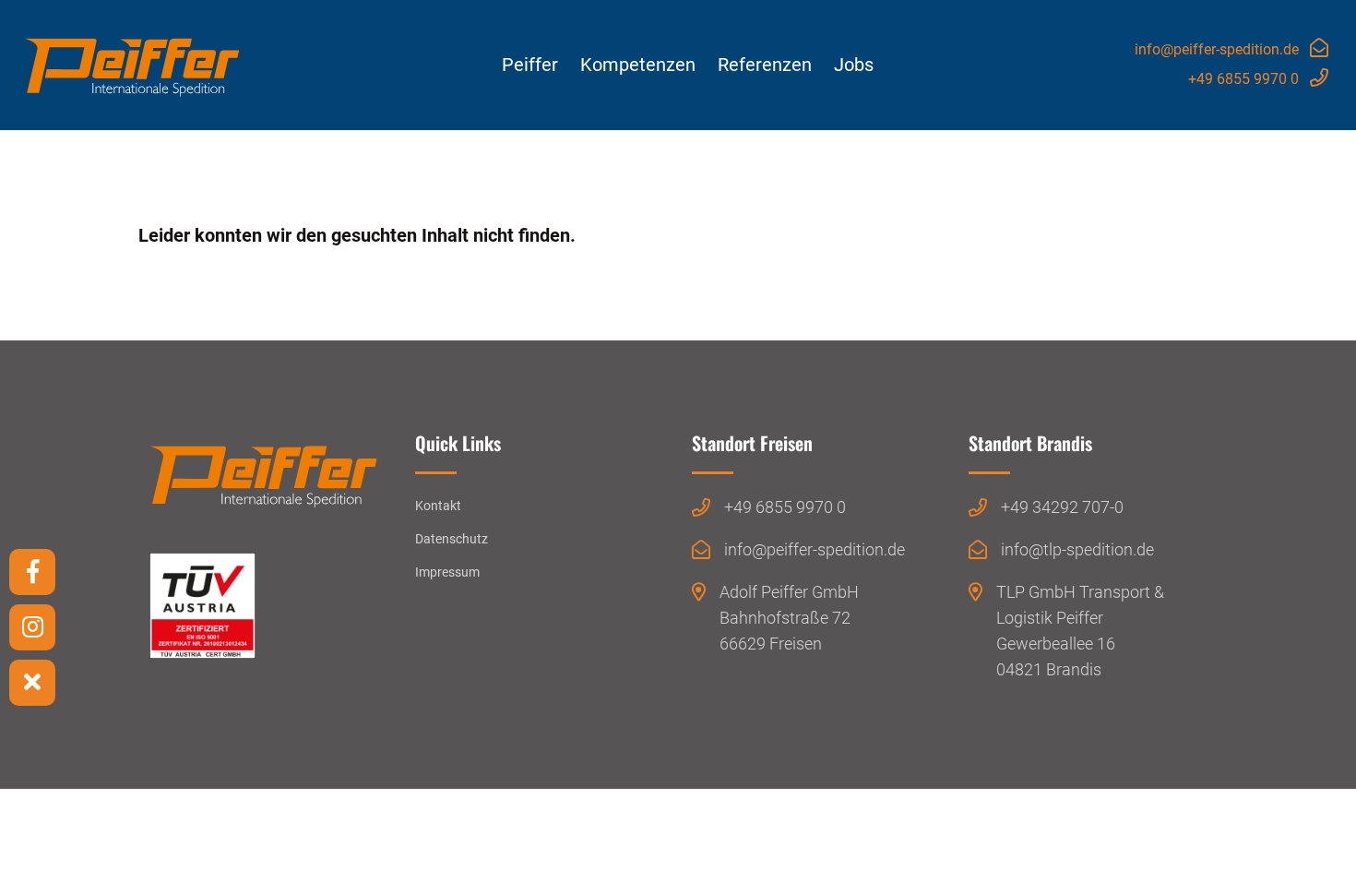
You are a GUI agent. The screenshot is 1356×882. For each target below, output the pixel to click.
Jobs (854, 65)
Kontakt (438, 505)
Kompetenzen (638, 65)
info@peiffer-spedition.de (1217, 49)
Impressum (447, 572)
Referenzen (765, 65)
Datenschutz (451, 538)
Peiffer (530, 65)
